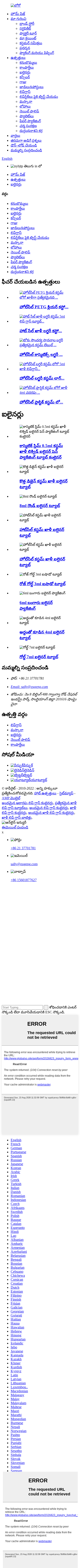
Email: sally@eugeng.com (29, 687)
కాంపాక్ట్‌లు (27, 67)
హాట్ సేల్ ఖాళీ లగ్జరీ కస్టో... (41, 330)
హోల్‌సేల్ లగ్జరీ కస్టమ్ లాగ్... (42, 378)
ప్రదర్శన (25, 48)
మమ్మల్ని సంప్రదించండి (26, 150)
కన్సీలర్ (25, 77)
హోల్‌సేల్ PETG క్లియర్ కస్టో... (44, 307)
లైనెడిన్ (29, 770)
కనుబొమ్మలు (28, 62)
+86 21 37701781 (23, 848)
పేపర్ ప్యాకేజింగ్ (30, 121)
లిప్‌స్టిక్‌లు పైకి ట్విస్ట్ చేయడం (39, 96)
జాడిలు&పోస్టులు (32, 87)
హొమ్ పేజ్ (18, 14)
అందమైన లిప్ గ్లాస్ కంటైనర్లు (48, 808)
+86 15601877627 (24, 880)
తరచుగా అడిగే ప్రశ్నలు (26, 140)
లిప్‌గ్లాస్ (25, 92)
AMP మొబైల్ (11, 798)
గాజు (23, 82)
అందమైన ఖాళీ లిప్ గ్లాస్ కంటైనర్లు (51, 813)
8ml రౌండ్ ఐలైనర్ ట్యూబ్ (40, 505)
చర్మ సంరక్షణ (28, 126)
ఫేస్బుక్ (28, 765)
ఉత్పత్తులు (18, 58)
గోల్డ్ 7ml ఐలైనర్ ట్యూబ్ (39, 657)
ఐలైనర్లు (25, 72)
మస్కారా (26, 101)
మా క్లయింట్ (28, 38)
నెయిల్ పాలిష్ (29, 111)
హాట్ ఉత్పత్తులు (45, 793)
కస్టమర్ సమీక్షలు (31, 43)
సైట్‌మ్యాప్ (66, 793)
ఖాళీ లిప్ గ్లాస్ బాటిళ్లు (17, 817)
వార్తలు (15, 135)
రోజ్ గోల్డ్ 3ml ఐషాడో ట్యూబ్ (43, 583)
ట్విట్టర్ (27, 775)
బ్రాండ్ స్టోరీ (27, 23)
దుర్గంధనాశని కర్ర (31, 131)
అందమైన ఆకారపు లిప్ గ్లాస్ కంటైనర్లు (27, 803)
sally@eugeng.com (24, 864)
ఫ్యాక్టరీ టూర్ (28, 33)
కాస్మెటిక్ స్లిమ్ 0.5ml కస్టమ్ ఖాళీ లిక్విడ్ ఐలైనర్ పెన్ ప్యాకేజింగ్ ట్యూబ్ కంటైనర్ (41, 451)
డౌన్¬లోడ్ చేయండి (24, 145)
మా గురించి (18, 19)
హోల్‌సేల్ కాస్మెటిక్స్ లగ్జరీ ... (41, 354)
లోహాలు (25, 106)
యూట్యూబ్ (39, 780)
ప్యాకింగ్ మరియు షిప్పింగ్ (37, 53)
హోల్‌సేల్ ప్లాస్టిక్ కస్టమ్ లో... (41, 402)
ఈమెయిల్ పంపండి (15, 827)
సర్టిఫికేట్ (25, 28)
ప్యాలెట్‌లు (27, 116)
